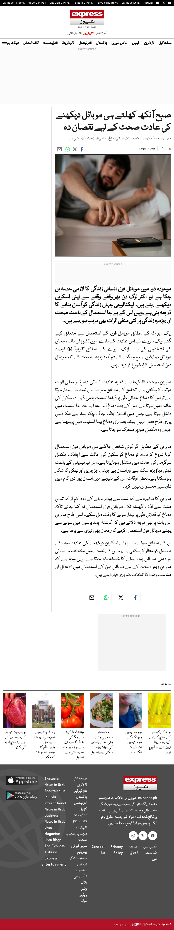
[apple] (27, 780)
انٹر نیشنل (85, 43)
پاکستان (101, 43)
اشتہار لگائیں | (75, 33)
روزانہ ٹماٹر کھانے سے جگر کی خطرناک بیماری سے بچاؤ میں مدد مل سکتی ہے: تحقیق (73, 745)
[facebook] (134, 597)
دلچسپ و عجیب (76, 834)
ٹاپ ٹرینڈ (68, 43)
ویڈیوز (83, 895)
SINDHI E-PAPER (84, 3)
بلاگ (83, 883)
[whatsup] (105, 597)
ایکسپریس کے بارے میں (150, 853)
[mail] (91, 597)
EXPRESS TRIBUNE (14, 3)
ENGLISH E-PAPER (60, 3)
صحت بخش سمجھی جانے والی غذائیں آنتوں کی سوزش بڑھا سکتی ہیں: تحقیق (102, 742)
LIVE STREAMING (108, 3)
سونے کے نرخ (79, 846)
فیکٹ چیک (11, 43)
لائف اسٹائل (31, 43)
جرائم (84, 901)
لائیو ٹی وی (88, 33)
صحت (82, 840)
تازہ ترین (149, 43)
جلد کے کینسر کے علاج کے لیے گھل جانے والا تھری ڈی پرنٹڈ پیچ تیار (160, 742)
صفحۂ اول (165, 43)
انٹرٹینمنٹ (50, 43)
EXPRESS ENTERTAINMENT (138, 3)
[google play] (27, 795)
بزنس (83, 889)
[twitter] (120, 597)
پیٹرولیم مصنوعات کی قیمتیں (78, 858)
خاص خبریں (119, 43)
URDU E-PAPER (37, 3)
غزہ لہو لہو (80, 791)
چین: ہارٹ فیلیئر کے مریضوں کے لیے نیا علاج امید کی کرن (15, 740)
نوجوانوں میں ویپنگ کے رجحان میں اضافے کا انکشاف (134, 742)
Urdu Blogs (53, 840)
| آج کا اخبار (100, 33)
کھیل (136, 43)
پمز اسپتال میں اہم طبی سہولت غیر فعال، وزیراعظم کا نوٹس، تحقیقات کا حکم (44, 745)
